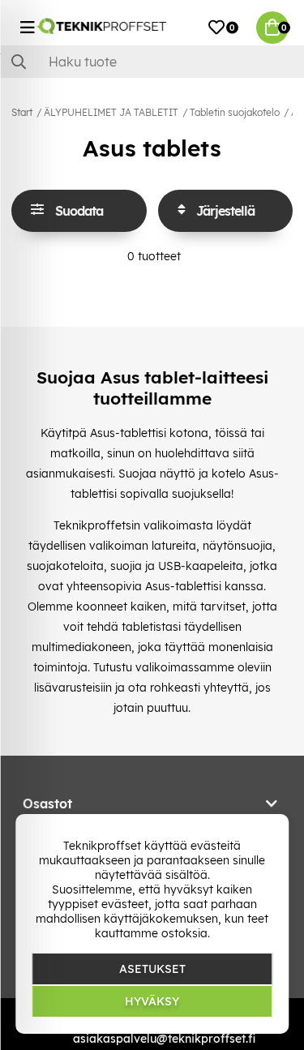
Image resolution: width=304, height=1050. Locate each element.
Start (21, 112)
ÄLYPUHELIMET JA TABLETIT (111, 112)
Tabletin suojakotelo (235, 112)
